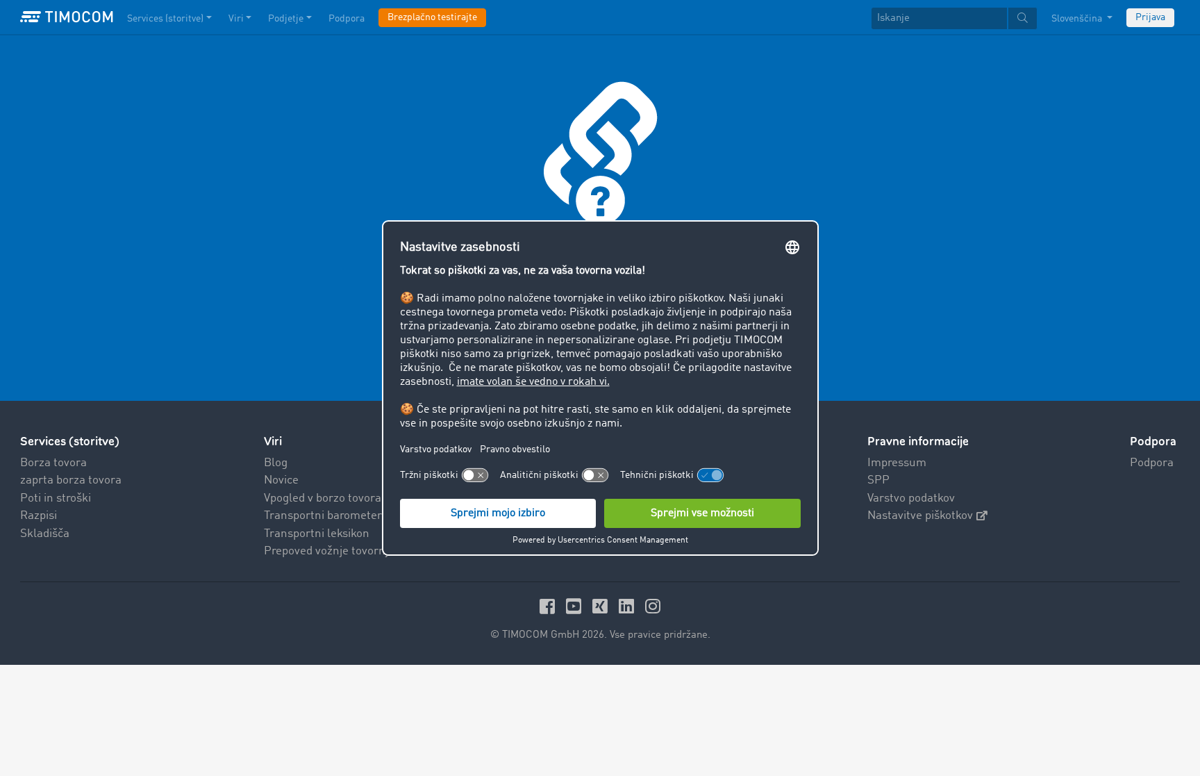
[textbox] (954, 18)
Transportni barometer (323, 516)
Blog (276, 463)
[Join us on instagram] (652, 606)
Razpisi (38, 516)
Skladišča (44, 534)
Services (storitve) (165, 19)
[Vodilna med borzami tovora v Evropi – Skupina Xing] (602, 606)
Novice (281, 480)
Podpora (346, 19)
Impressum (896, 463)
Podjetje (285, 19)
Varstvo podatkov (911, 498)
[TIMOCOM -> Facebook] (549, 606)
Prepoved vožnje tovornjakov (338, 551)
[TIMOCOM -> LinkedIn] (628, 606)
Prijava (1150, 17)
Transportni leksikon (316, 534)
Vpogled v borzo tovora (322, 498)
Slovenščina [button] (1077, 19)
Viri (236, 19)
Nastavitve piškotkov (920, 516)
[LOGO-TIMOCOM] (66, 17)
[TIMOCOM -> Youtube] (575, 606)
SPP (878, 480)
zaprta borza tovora (71, 480)
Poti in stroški (55, 498)
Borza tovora (53, 463)
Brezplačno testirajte (432, 17)
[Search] (1023, 18)
